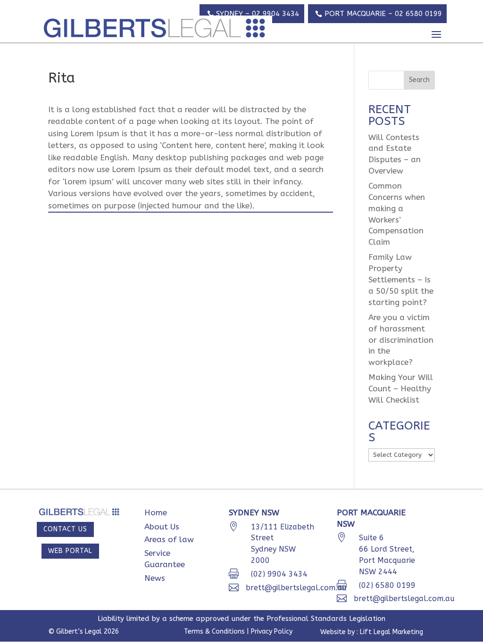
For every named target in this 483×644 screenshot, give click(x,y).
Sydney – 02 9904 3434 (257, 13)
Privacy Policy (270, 631)
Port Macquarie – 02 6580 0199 (383, 13)
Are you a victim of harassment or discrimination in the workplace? (400, 340)
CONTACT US (65, 529)
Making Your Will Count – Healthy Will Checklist (400, 388)
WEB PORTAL (70, 551)
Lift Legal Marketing (391, 632)
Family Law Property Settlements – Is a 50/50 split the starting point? (400, 279)
